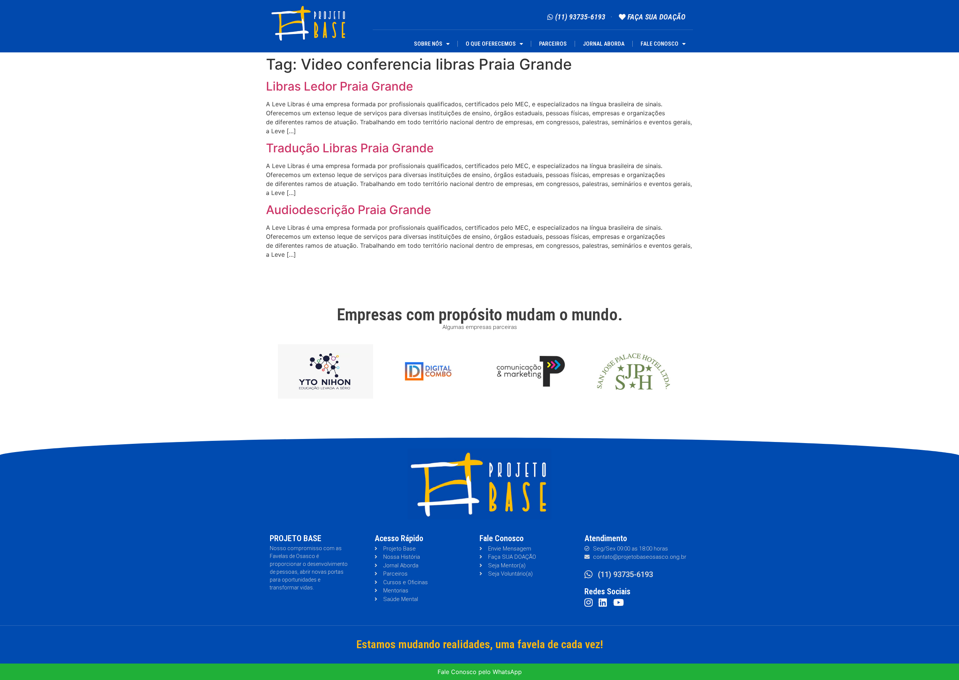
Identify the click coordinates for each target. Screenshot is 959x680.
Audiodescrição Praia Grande (348, 209)
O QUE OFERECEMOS (491, 43)
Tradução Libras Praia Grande (350, 148)
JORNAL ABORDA (603, 43)
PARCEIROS (553, 43)
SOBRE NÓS (428, 43)
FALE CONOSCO (659, 43)
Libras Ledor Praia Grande (339, 86)
